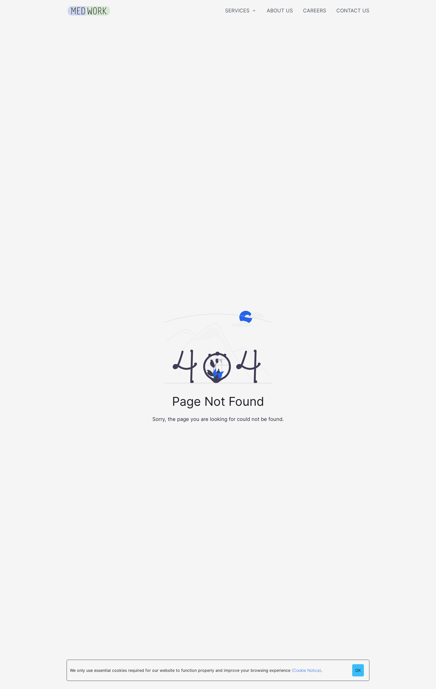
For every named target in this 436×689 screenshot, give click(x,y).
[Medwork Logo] (89, 11)
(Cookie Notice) (306, 670)
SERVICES (237, 11)
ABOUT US (280, 11)
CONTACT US (352, 11)
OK (358, 670)
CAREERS (314, 11)
